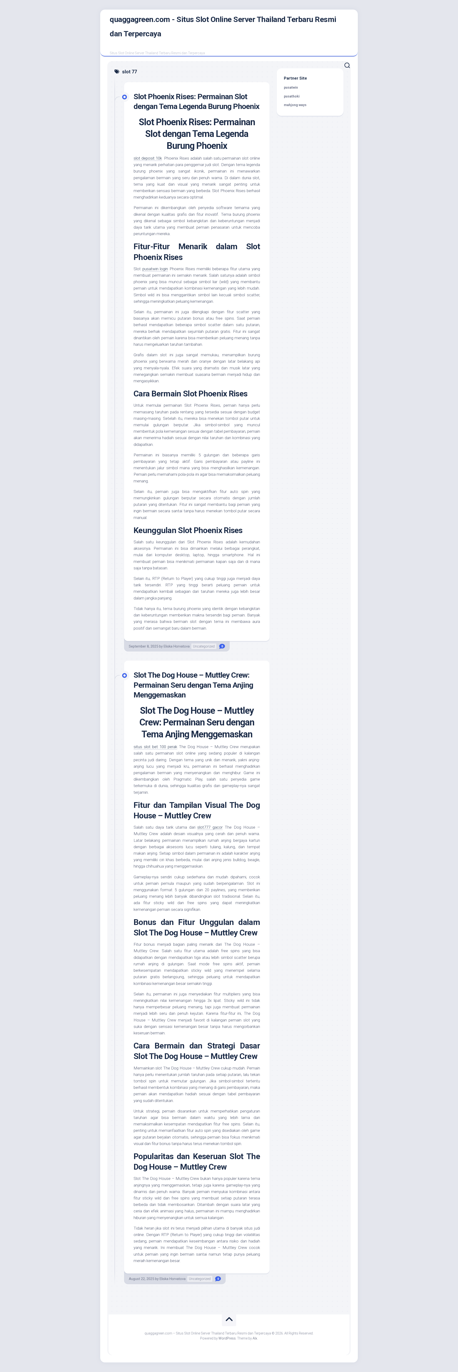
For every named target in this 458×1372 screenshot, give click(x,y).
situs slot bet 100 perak (155, 746)
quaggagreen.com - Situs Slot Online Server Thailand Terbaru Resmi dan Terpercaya (223, 26)
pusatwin (291, 87)
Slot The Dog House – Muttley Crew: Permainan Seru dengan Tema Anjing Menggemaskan (193, 684)
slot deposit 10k (148, 158)
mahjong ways (295, 105)
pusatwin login (155, 268)
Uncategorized (204, 646)
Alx (255, 1338)
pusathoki (292, 96)
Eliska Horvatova (177, 646)
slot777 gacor (210, 827)
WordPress (227, 1338)
